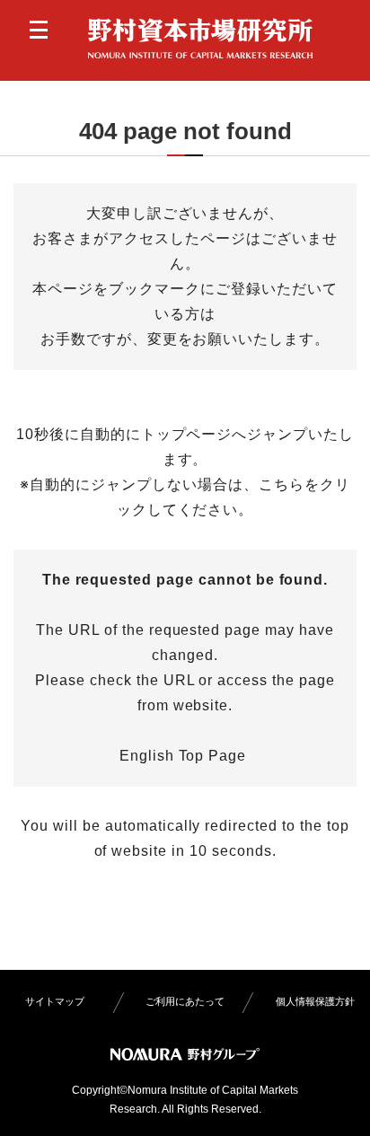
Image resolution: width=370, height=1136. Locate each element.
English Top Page (185, 755)
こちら (281, 484)
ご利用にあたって (185, 1001)
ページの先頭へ (337, 1103)
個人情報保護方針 (315, 1001)
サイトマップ (54, 1001)
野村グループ (185, 1054)
